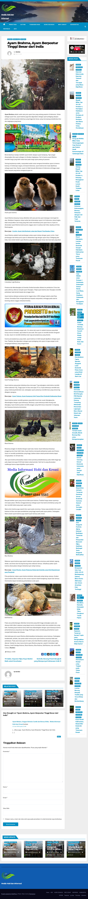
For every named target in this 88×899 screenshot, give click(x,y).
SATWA (23, 24)
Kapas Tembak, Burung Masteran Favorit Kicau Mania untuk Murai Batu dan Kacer (80, 333)
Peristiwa (28, 693)
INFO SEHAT (62, 24)
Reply (58, 736)
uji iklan (72, 895)
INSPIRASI (6, 29)
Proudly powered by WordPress (9, 894)
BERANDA (10, 39)
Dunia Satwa (16, 39)
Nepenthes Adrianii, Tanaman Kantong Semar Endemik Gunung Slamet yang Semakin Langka (80, 498)
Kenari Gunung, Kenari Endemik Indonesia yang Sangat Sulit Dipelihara (80, 466)
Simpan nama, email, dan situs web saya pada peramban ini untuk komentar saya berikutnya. (33, 819)
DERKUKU (34, 691)
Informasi (83, 895)
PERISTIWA (13, 24)
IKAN (77, 232)
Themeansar (32, 894)
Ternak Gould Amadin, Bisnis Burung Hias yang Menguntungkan (78, 435)
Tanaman (66, 895)
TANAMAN (77, 354)
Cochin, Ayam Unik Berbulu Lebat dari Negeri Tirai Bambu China (33, 231)
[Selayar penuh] (83, 52)
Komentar (6, 751)
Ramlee (18, 52)
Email (5, 797)
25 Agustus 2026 (32, 852)
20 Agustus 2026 (75, 852)
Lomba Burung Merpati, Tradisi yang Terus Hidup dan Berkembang (79, 694)
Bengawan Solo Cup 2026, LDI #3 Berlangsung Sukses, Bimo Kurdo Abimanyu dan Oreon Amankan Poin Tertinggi (79, 578)
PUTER (48, 693)
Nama (5, 787)
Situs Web (6, 808)
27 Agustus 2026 (11, 852)
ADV (15, 29)
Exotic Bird (79, 317)
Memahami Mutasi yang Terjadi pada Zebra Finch (80, 666)
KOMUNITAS (74, 24)
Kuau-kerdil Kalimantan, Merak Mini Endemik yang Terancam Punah (80, 726)
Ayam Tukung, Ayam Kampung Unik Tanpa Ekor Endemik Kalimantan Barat (36, 396)
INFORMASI (23, 39)
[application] (77, 49)
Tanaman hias (34, 24)
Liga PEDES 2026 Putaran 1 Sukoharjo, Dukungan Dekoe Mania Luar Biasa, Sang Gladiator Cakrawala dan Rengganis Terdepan (80, 289)
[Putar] (71, 52)
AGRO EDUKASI (49, 24)
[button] (85, 26)
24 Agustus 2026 (54, 852)
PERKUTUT (77, 204)
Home (47, 892)
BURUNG (77, 198)
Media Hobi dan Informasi (11, 883)
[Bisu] (82, 52)
